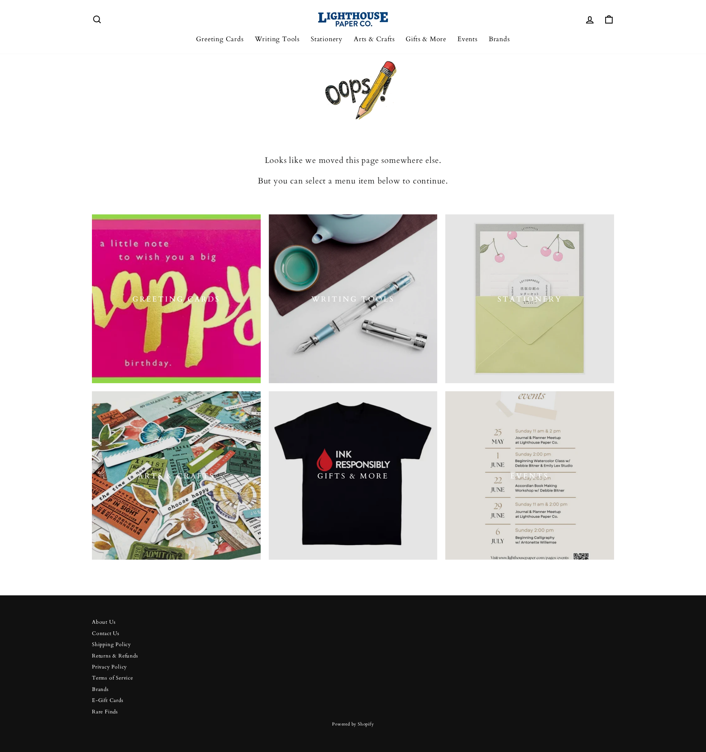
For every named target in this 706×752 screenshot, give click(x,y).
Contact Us (106, 633)
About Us (103, 622)
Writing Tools (277, 39)
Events (467, 39)
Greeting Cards (219, 39)
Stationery (327, 39)
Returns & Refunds (115, 656)
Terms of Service (112, 678)
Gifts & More (426, 39)
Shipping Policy (111, 644)
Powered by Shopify (353, 724)
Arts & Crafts (374, 39)
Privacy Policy (109, 667)
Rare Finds (105, 712)
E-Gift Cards (108, 700)
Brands (499, 39)
